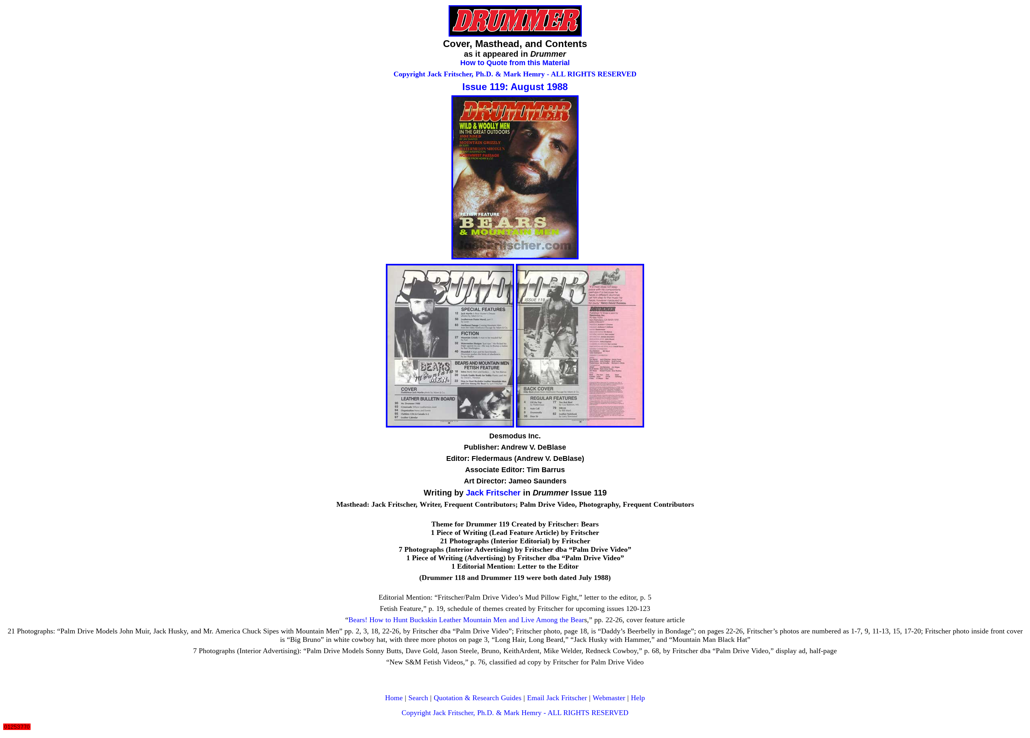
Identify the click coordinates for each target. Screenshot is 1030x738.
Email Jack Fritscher (557, 698)
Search (418, 698)
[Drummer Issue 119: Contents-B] (580, 425)
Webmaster (609, 698)
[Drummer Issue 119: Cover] (515, 257)
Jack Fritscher (493, 492)
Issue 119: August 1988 (515, 86)
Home (394, 698)
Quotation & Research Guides (477, 698)
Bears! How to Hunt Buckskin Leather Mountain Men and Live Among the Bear (466, 620)
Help (638, 698)
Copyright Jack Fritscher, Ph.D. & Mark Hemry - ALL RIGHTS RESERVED (515, 74)
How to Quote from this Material (515, 63)
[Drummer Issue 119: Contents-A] (450, 425)
